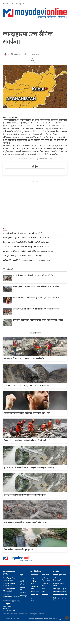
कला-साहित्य (23, 593)
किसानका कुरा (23, 596)
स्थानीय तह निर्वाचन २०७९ (46, 579)
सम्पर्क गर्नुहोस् (33, 614)
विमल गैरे (59, 599)
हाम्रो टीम (6, 614)
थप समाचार (35, 333)
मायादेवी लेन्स (34, 595)
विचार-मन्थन (45, 575)
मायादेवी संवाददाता (14, 54)
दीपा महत (59, 592)
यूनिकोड (41, 614)
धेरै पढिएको (8, 269)
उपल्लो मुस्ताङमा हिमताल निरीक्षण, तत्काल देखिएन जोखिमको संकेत (26, 238)
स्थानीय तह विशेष (45, 584)
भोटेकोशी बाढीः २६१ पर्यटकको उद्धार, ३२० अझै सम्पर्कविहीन (23, 233)
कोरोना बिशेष (34, 575)
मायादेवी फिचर (35, 592)
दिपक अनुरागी (58, 579)
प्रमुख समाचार (23, 578)
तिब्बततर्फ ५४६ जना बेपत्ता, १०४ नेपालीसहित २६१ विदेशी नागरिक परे (26, 247)
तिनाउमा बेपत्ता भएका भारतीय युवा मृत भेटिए (19, 549)
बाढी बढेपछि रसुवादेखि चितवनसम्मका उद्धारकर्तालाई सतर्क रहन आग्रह (26, 260)
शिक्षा (43, 588)
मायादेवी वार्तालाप (33, 599)
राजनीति (22, 581)
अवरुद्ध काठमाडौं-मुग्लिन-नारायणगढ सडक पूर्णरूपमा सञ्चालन (23, 256)
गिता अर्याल (60, 595)
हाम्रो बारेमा (14, 614)
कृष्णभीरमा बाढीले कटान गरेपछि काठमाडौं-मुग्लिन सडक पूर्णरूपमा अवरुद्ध (28, 251)
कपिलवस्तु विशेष (22, 588)
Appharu (61, 619)
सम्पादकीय (45, 595)
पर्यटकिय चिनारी (33, 582)
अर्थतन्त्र (22, 584)
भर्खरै (5, 228)
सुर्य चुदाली (59, 588)
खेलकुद (33, 578)
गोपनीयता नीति (23, 614)
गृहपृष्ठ (21, 575)
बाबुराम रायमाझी (58, 584)
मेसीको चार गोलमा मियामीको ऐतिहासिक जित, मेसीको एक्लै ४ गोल (26, 242)
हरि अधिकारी (59, 575)
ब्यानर (43, 592)
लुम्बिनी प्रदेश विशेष (34, 587)
